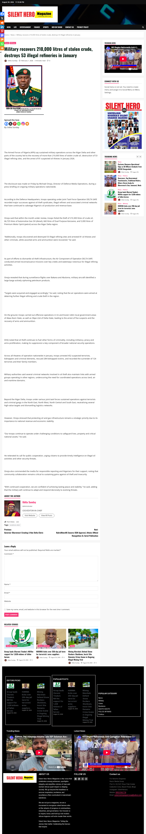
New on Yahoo (57, 27)
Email (7, 593)
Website (7, 601)
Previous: (23, 531)
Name (7, 584)
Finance (37, 27)
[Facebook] (6, 124)
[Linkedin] (2, 27)
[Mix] (2, 39)
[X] (10, 124)
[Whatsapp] (19, 124)
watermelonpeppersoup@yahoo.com (128, 795)
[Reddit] (2, 22)
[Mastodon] (2, 35)
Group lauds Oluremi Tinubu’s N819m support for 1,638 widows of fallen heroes (18, 654)
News (9, 27)
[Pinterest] (15, 124)
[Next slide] (140, 156)
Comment (9, 554)
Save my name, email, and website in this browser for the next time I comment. (38, 609)
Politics (14, 646)
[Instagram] (23, 124)
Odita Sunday (12, 61)
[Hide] (1, 52)
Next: (77, 532)
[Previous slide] (137, 156)
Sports (46, 27)
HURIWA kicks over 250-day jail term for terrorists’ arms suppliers (51, 653)
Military (12, 43)
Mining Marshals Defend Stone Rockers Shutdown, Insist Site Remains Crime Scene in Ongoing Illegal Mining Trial (81, 655)
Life (15, 27)
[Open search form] (143, 27)
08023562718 (121, 792)
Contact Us (69, 27)
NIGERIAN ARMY (15, 525)
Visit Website (30, 515)
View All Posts (46, 515)
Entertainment (25, 27)
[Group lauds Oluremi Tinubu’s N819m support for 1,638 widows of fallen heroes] (19, 639)
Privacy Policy (82, 27)
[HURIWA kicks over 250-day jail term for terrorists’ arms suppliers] (51, 639)
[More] (27, 124)
